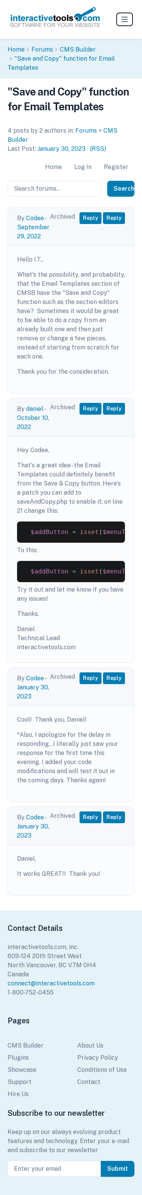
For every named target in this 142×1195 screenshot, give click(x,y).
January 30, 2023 (61, 148)
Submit (117, 1168)
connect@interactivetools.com (51, 983)
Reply (90, 218)
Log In (83, 167)
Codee (35, 218)
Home (16, 49)
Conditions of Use (102, 1069)
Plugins (18, 1057)
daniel (34, 408)
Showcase (22, 1069)
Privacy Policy (97, 1057)
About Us (90, 1045)
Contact (88, 1081)
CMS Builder (78, 49)
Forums (42, 49)
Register (116, 167)
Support (19, 1081)
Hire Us (18, 1094)
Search (124, 188)
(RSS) (98, 148)
